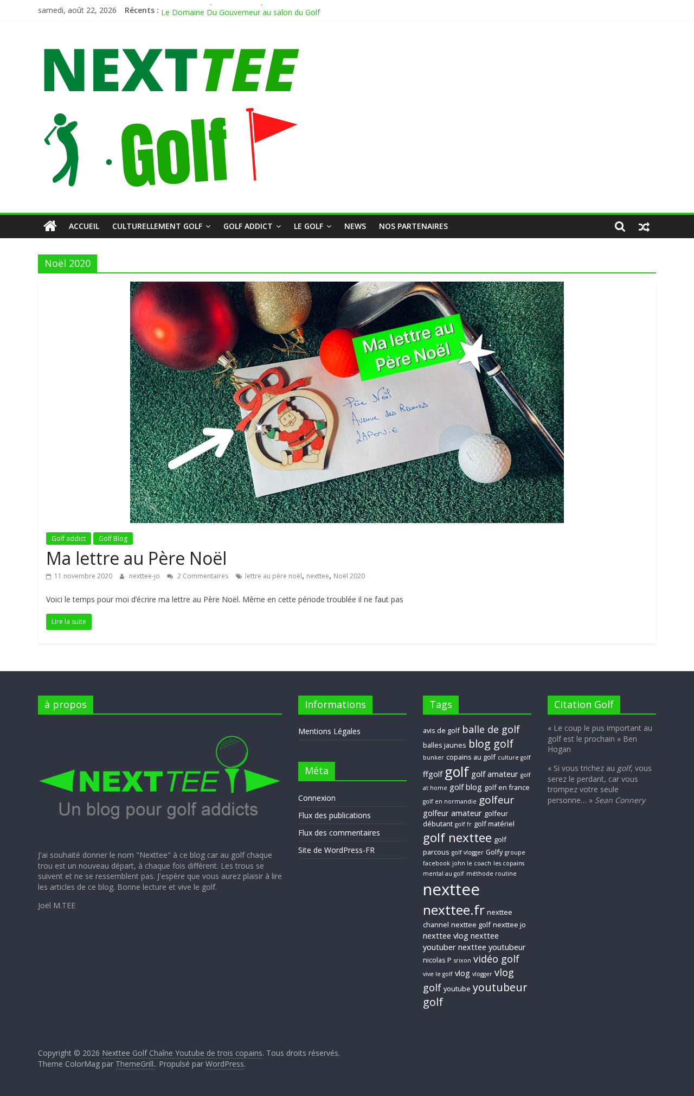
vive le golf (438, 974)
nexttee (317, 576)
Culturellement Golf (157, 226)
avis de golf (441, 730)
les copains (508, 863)
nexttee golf (471, 924)
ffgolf (432, 773)
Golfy (494, 852)
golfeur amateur (452, 812)
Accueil (84, 226)
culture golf (514, 757)
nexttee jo (509, 924)
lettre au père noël (273, 576)
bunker (433, 757)
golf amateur (494, 773)
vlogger (482, 974)
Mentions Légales (329, 731)
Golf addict (248, 226)
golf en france (507, 787)
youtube (457, 988)
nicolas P (437, 960)
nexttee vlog (445, 935)
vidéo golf (496, 958)
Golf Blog (113, 538)
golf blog (465, 786)
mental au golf (443, 873)
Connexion (317, 798)
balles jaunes (444, 745)
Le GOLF (308, 226)
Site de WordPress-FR (336, 850)
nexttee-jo (145, 576)
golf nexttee (457, 837)
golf (457, 771)
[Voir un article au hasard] (644, 226)
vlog (462, 972)
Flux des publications (334, 815)
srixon (462, 960)
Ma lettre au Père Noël (136, 558)
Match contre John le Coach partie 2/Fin (230, 9)
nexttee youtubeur (492, 946)
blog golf (490, 743)
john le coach (471, 863)
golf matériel (494, 824)
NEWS (355, 226)
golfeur (496, 800)
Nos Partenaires (413, 226)
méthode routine (491, 873)
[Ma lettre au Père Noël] (347, 288)
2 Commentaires (202, 576)
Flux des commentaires (339, 832)
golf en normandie (450, 801)
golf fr (463, 824)
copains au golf (471, 757)
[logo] (160, 728)
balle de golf (491, 729)
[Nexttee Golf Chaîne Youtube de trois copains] (50, 226)
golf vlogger (468, 852)
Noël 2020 (349, 576)
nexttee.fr (454, 910)
